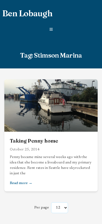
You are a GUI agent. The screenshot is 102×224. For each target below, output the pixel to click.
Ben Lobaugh (27, 13)
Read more (40, 183)
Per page (41, 208)
